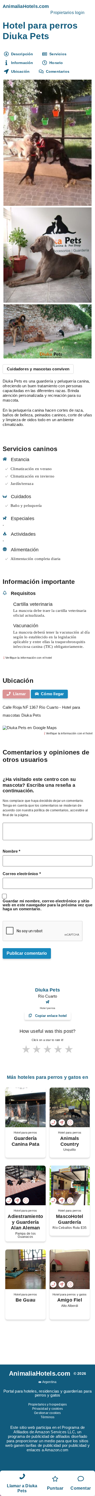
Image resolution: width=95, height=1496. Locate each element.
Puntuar (55, 1488)
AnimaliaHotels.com (26, 6)
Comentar (80, 1488)
